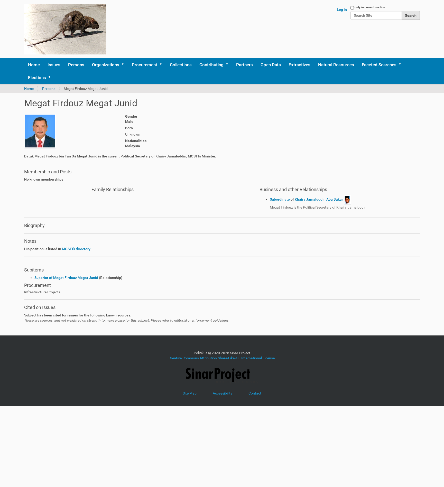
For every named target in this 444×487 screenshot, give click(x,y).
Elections (37, 77)
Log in (342, 9)
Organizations (105, 64)
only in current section (370, 7)
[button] (124, 64)
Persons (76, 64)
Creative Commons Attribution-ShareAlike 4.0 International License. (222, 358)
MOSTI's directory (76, 249)
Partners (244, 64)
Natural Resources (336, 64)
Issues (54, 64)
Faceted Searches (379, 64)
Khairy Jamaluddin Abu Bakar (319, 199)
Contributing (211, 64)
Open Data (271, 64)
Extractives (299, 64)
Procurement (144, 64)
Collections (181, 64)
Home (34, 64)
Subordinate (280, 199)
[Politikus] (65, 29)
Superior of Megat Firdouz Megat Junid (66, 278)
